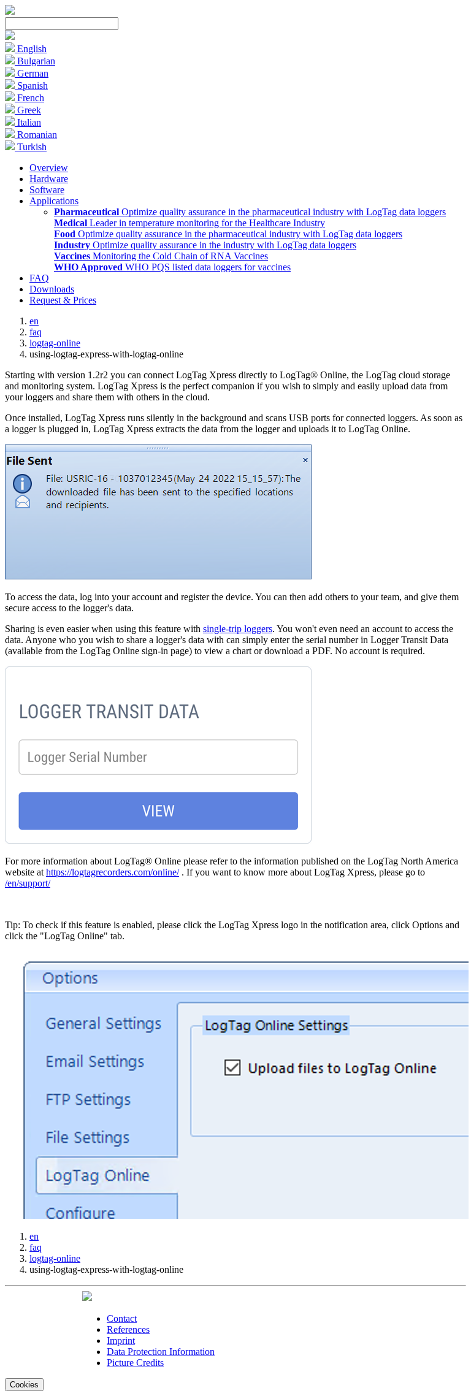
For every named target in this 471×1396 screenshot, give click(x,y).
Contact (122, 1318)
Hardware (48, 179)
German (31, 73)
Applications (53, 201)
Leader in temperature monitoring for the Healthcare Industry (189, 223)
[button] (10, 36)
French (29, 98)
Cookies (24, 1384)
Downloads (51, 289)
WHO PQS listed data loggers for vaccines (172, 267)
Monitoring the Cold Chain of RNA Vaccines (161, 256)
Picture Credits (135, 1362)
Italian (28, 122)
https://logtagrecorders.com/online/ (112, 872)
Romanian (36, 134)
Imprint (121, 1340)
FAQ (39, 278)
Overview (48, 167)
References (128, 1329)
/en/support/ (27, 883)
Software (46, 190)
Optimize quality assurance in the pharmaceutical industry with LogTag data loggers (250, 212)
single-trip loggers (237, 629)
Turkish (31, 147)
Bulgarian (35, 61)
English (31, 49)
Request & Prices (62, 300)
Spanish (31, 85)
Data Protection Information (161, 1351)
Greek (28, 110)
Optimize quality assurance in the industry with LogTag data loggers (205, 245)
